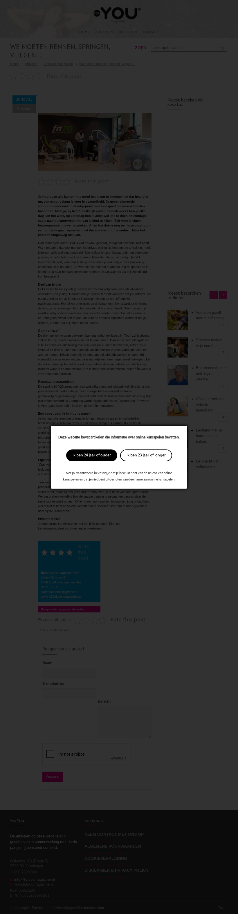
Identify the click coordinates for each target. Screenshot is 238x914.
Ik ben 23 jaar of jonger (146, 455)
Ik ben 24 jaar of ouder (92, 455)
